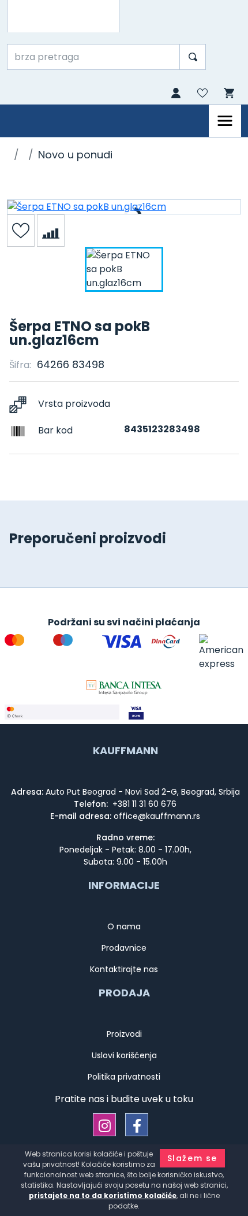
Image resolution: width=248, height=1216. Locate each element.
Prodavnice (124, 948)
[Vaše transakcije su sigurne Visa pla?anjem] (186, 712)
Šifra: (20, 365)
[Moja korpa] (228, 93)
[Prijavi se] (174, 94)
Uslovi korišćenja (124, 1055)
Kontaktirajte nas (124, 969)
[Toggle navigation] (225, 121)
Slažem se (192, 1158)
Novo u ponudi (75, 154)
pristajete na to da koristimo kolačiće (102, 1195)
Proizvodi (124, 1034)
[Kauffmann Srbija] (63, 16)
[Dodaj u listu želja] (21, 230)
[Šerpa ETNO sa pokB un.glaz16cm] (124, 206)
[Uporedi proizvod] (51, 230)
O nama (124, 926)
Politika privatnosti (124, 1076)
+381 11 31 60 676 (143, 804)
